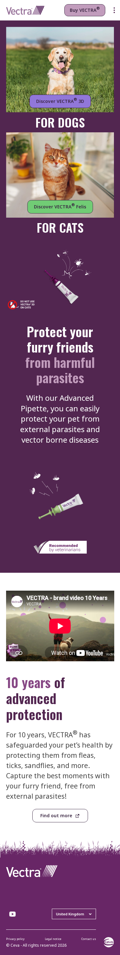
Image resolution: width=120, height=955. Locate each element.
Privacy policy (15, 939)
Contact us (88, 939)
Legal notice (53, 939)
